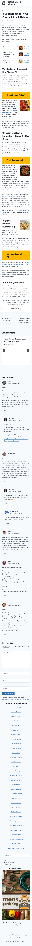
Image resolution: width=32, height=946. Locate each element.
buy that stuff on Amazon (10, 196)
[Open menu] (28, 3)
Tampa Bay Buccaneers (16, 839)
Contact (19, 938)
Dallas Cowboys (16, 743)
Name (5, 673)
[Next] (28, 350)
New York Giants (16, 803)
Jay (5, 20)
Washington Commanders (16, 848)
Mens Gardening (16, 868)
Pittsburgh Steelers (16, 821)
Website (5, 688)
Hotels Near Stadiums (9, 862)
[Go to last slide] (4, 350)
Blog (3, 10)
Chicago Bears (16, 730)
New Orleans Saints (16, 798)
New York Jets (16, 807)
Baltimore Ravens (16, 716)
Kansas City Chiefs (16, 775)
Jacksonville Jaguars (16, 771)
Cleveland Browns (16, 739)
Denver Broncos (16, 748)
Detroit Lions (16, 753)
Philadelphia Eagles (16, 816)
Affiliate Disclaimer (16, 935)
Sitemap (12, 938)
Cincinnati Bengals (16, 734)
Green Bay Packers (16, 757)
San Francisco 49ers (16, 830)
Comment (6, 652)
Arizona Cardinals (16, 707)
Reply (4, 410)
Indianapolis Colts (16, 766)
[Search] (27, 855)
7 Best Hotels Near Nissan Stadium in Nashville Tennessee (24, 319)
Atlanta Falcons (16, 712)
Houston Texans (16, 762)
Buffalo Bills (16, 721)
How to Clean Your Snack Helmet (7, 318)
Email (5, 681)
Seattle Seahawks (16, 834)
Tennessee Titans (16, 843)
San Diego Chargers (16, 825)
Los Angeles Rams (16, 780)
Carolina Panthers (16, 725)
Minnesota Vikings (15, 789)
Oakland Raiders (16, 812)
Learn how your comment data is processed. (15, 699)
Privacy (7, 935)
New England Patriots (16, 793)
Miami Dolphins (16, 784)
